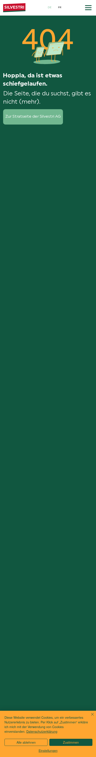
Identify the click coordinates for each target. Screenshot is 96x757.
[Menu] (88, 7)
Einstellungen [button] (48, 750)
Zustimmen (71, 742)
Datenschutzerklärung (41, 731)
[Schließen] (89, 717)
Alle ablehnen (26, 742)
